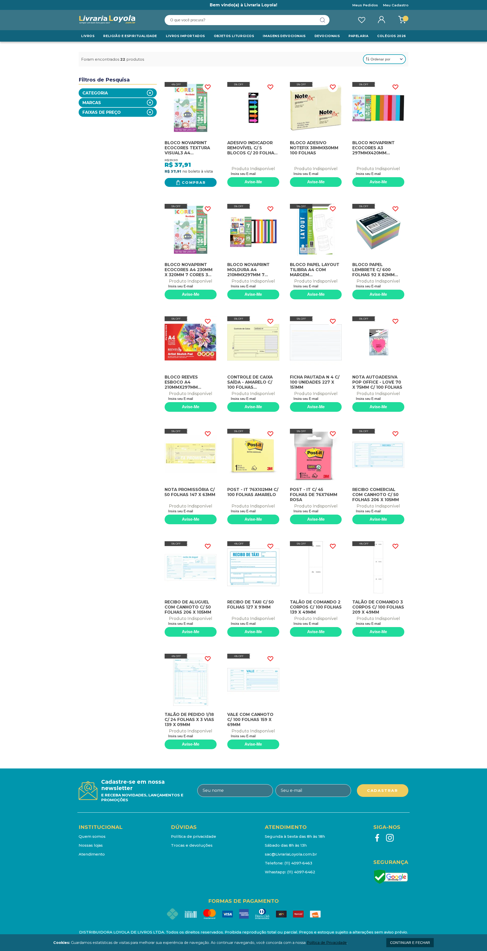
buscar (323, 20)
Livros (88, 36)
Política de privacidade (193, 836)
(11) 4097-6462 (301, 872)
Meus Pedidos (365, 5)
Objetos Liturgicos (234, 36)
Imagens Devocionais (284, 36)
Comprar (194, 182)
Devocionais (327, 36)
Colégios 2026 (391, 36)
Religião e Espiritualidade (130, 36)
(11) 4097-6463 (298, 863)
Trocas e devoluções (192, 845)
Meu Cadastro (395, 5)
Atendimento (92, 854)
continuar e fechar (410, 943)
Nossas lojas (91, 845)
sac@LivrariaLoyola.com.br (291, 854)
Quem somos (92, 836)
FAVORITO (208, 87)
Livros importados (185, 36)
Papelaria (358, 36)
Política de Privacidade (327, 942)
